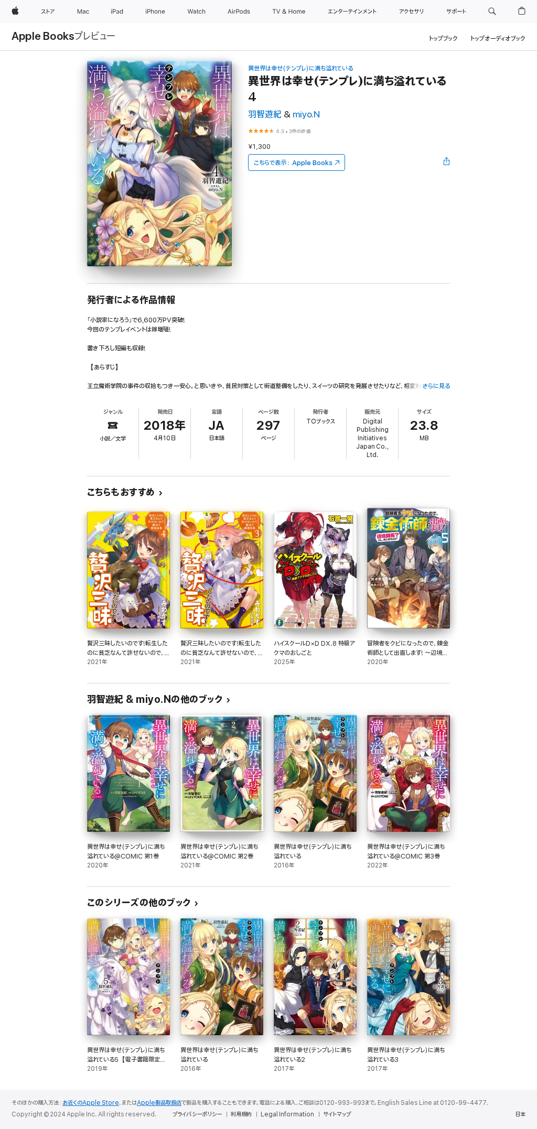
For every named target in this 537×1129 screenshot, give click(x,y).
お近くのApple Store (90, 1102)
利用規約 (241, 1114)
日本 (520, 1114)
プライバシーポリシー (197, 1114)
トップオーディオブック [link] (497, 38)
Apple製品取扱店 (159, 1102)
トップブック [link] (443, 38)
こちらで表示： (293, 163)
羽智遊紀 (265, 114)
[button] (492, 11)
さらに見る (436, 386)
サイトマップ (337, 1114)
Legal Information (287, 1114)
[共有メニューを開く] (447, 162)
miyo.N (306, 114)
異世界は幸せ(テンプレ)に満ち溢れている (300, 68)
